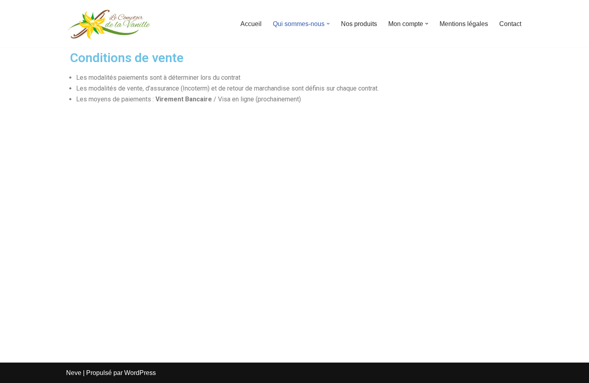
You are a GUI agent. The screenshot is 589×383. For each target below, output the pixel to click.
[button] (328, 23)
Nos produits (359, 23)
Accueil (251, 23)
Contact (510, 23)
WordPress (140, 372)
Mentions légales (464, 23)
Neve (73, 372)
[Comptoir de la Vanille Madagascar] (109, 23)
